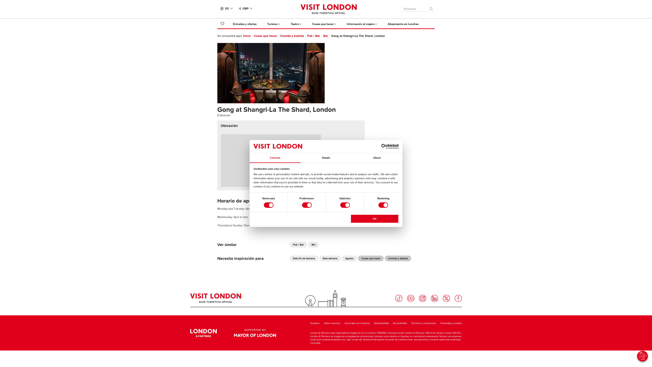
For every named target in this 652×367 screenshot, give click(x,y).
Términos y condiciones (423, 323)
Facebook (458, 298)
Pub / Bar (313, 36)
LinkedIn (434, 298)
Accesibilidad (400, 323)
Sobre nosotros (332, 323)
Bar (325, 36)
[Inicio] (222, 24)
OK (375, 218)
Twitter (446, 298)
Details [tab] (326, 157)
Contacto (315, 323)
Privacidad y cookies (451, 323)
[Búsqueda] (431, 8)
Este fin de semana (304, 258)
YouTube (410, 298)
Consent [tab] (275, 157)
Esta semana (330, 258)
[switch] (307, 205)
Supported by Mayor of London (255, 333)
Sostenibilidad (381, 323)
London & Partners (203, 333)
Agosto (349, 258)
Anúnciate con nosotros (357, 323)
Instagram (422, 298)
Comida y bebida (292, 36)
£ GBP (244, 8)
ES (227, 8)
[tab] (229, 126)
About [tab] (377, 157)
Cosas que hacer (265, 36)
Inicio (247, 36)
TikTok (398, 298)
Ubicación (229, 126)
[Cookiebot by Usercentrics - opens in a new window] (384, 146)
